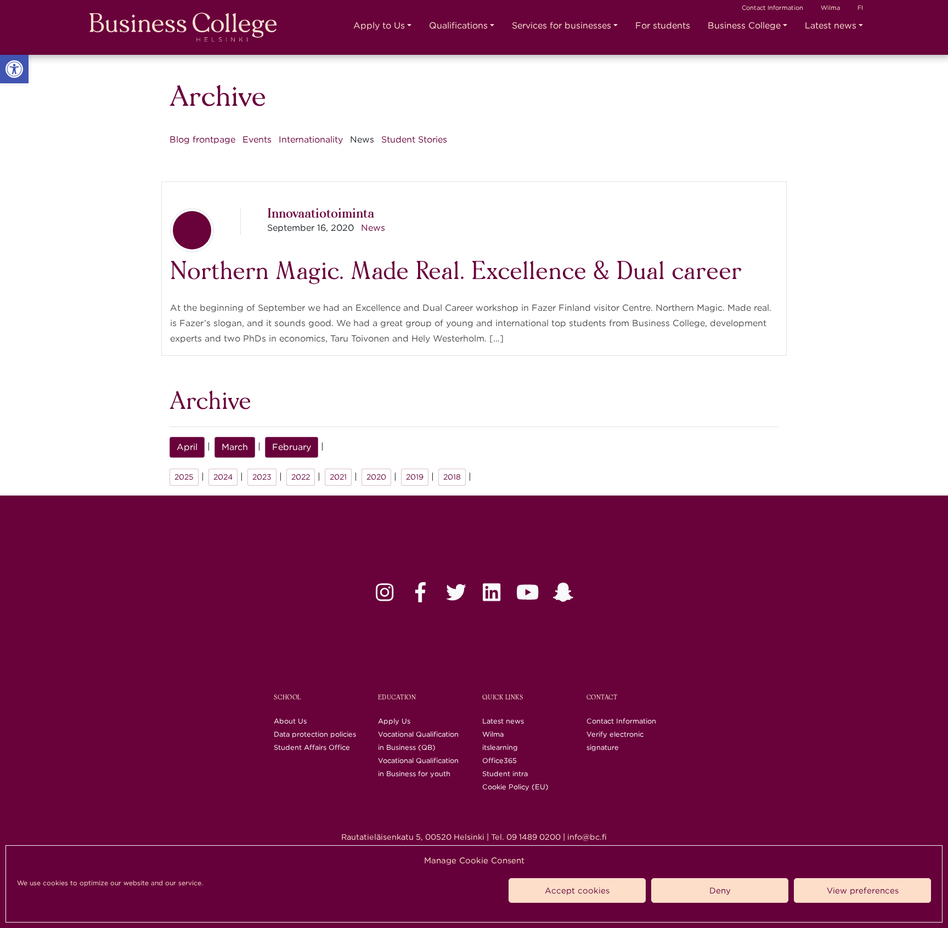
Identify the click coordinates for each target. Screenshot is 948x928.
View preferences (863, 891)
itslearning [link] (500, 747)
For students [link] (662, 25)
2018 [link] (452, 476)
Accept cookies (577, 891)
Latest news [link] (830, 25)
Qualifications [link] (458, 25)
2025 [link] (184, 476)
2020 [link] (376, 476)
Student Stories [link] (414, 139)
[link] (14, 69)
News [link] (373, 228)
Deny (720, 891)
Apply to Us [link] (379, 25)
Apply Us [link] (394, 721)
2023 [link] (262, 476)
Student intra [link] (505, 774)
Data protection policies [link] (315, 734)
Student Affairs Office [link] (312, 747)
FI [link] (860, 8)
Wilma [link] (830, 8)
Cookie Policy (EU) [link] (515, 787)
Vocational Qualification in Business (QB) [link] (418, 740)
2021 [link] (338, 476)
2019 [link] (415, 476)
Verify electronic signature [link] (615, 740)
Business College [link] (744, 25)
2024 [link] (223, 476)
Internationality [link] (311, 139)
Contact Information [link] (772, 8)
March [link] (235, 447)
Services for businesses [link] (561, 25)
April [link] (187, 447)
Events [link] (257, 139)
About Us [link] (290, 721)
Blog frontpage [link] (202, 139)
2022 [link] (300, 476)
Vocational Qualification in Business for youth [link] (418, 767)
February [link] (291, 447)
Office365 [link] (499, 760)
